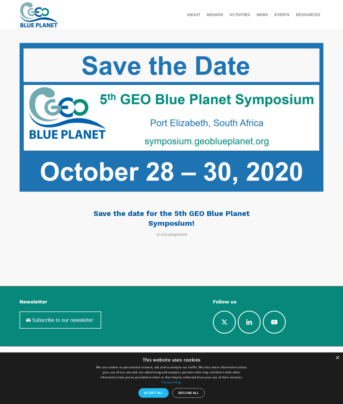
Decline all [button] (188, 393)
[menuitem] (194, 15)
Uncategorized (174, 234)
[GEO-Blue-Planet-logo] (51, 15)
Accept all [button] (153, 393)
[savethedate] (171, 122)
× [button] (337, 358)
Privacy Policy (171, 382)
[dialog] (171, 378)
